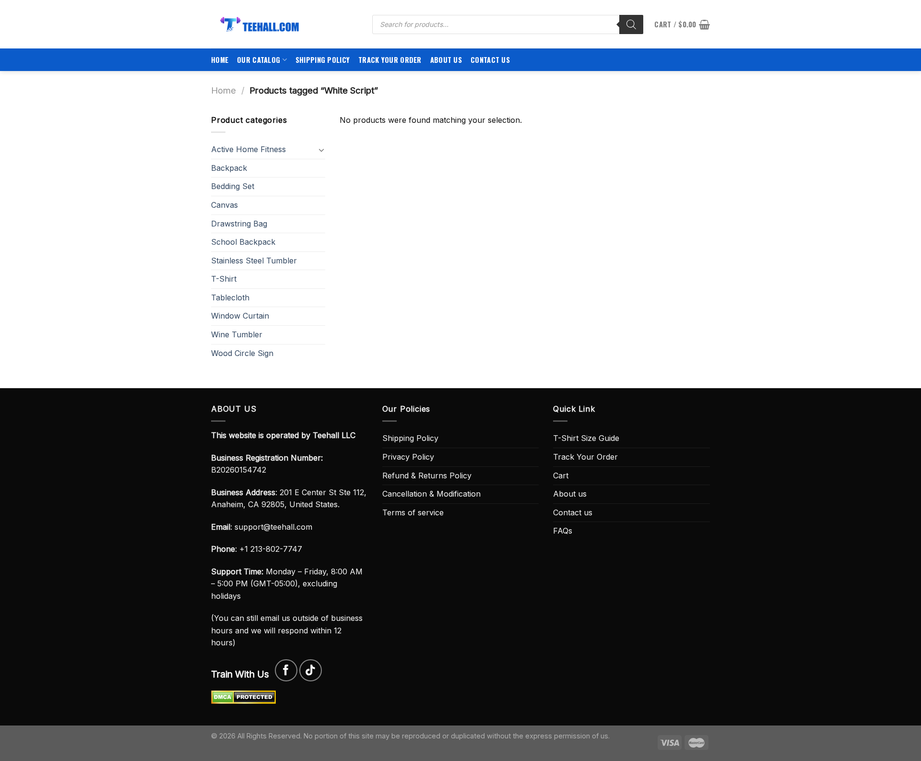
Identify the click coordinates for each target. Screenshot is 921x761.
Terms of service (413, 512)
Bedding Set (232, 186)
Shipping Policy (322, 60)
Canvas (224, 205)
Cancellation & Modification (431, 494)
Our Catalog (258, 60)
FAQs (562, 530)
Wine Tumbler (236, 334)
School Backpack (243, 242)
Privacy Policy (408, 457)
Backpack (229, 168)
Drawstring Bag (239, 223)
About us (446, 60)
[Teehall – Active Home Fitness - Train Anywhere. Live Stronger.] (284, 24)
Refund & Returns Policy (427, 475)
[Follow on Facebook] (286, 670)
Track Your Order (390, 60)
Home (219, 60)
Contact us (490, 60)
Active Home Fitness (248, 149)
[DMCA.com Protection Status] (243, 696)
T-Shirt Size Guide (586, 438)
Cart (560, 475)
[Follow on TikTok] (310, 670)
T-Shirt (223, 279)
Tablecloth (230, 297)
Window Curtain (240, 316)
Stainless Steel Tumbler (254, 260)
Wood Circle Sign (242, 353)
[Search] (631, 24)
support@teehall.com (273, 527)
